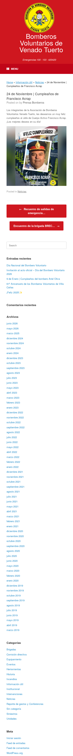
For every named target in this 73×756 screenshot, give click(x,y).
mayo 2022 (13, 447)
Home (10, 82)
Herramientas (14, 669)
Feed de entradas (16, 743)
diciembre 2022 (15, 412)
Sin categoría (14, 708)
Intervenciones (14, 694)
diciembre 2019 (15, 585)
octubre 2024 (14, 348)
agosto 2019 (13, 605)
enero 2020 (13, 580)
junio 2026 (12, 323)
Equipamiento (14, 659)
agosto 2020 (13, 551)
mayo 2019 (13, 620)
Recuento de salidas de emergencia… (36, 211)
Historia (11, 674)
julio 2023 (12, 378)
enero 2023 (13, 407)
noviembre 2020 (15, 536)
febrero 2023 (13, 402)
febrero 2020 (13, 575)
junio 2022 (12, 442)
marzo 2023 (13, 397)
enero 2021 (13, 526)
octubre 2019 (14, 595)
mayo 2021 (13, 506)
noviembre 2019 (15, 590)
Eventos (11, 664)
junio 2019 (12, 615)
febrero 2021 (13, 521)
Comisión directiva (17, 654)
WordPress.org (15, 753)
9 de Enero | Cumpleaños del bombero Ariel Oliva (33, 278)
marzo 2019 (13, 630)
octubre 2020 (14, 541)
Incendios (12, 679)
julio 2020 (12, 556)
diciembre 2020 (15, 531)
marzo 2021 (13, 516)
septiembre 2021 (16, 486)
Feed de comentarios (18, 748)
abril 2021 (12, 511)
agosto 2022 (13, 432)
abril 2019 (12, 625)
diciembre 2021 (15, 471)
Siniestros (12, 714)
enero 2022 (13, 467)
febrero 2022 (13, 462)
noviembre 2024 (15, 343)
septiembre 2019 (16, 600)
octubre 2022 (14, 422)
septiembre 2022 (16, 427)
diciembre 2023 (15, 358)
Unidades (12, 718)
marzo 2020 (13, 570)
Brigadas (11, 649)
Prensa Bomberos (33, 102)
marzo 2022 (13, 457)
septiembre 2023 (16, 368)
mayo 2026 (13, 328)
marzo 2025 (13, 333)
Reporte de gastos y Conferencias (25, 704)
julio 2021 (12, 496)
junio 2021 (12, 501)
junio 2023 (12, 382)
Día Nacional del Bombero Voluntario (26, 265)
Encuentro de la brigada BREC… (36, 226)
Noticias (39, 82)
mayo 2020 (13, 566)
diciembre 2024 (15, 338)
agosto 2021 (13, 491)
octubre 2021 (14, 481)
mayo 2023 (13, 387)
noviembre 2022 (15, 417)
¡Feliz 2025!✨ (14, 292)
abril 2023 (12, 392)
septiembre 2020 (16, 546)
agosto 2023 (13, 373)
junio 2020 (12, 560)
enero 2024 (13, 353)
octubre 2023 (14, 363)
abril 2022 (12, 452)
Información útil (24, 82)
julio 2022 (12, 437)
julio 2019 (12, 610)
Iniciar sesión (14, 738)
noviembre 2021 (15, 476)
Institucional (13, 689)
